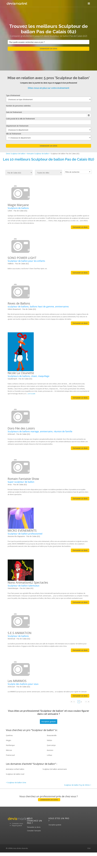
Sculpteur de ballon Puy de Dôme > (77, 785)
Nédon (49, 740)
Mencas (9, 750)
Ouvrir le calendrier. (89, 115)
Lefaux (49, 755)
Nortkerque (10, 745)
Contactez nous (17, 823)
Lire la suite (31, 394)
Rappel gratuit (17, 825)
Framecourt (10, 755)
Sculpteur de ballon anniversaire (55, 769)
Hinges (8, 740)
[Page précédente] (74, 701)
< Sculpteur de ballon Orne (16, 782)
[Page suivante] (86, 701)
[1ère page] (71, 701)
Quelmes (9, 735)
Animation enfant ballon (15, 769)
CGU (88, 848)
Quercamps (51, 745)
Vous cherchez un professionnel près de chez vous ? (48, 798)
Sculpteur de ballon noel (15, 774)
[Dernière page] (88, 701)
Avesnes (50, 750)
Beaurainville (52, 735)
